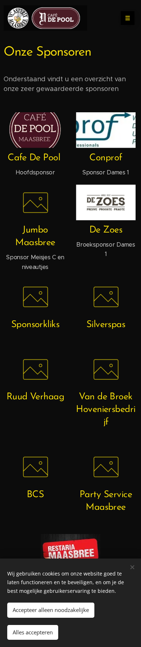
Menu (127, 18)
